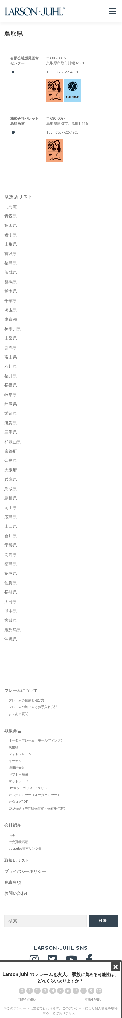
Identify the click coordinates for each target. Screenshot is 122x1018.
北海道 (10, 206)
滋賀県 (10, 422)
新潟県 (10, 347)
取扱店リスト (18, 196)
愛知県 (10, 413)
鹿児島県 (12, 629)
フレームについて (21, 690)
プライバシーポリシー (25, 871)
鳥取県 (10, 488)
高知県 (10, 554)
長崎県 (10, 592)
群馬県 (10, 281)
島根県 (10, 498)
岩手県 (10, 234)
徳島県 (10, 564)
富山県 (10, 357)
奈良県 (10, 460)
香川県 (10, 535)
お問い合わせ (16, 893)
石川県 (10, 366)
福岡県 (10, 573)
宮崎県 (10, 620)
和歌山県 (12, 441)
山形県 (10, 244)
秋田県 (10, 225)
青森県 (10, 216)
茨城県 (10, 272)
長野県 (10, 385)
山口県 (10, 526)
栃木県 (10, 291)
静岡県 (10, 404)
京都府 (10, 451)
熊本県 (10, 611)
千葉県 (10, 300)
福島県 (10, 263)
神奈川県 (12, 328)
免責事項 (12, 882)
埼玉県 (10, 310)
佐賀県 (10, 582)
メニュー (112, 11)
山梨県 (10, 338)
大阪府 (10, 469)
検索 (103, 920)
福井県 (10, 375)
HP (12, 72)
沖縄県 (10, 639)
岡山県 (10, 507)
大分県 (10, 601)
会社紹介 (12, 825)
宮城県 (10, 253)
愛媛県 (10, 545)
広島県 (10, 516)
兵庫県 (10, 479)
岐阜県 (10, 394)
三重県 (10, 432)
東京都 (10, 319)
